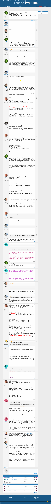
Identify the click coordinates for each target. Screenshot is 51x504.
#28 (34, 417)
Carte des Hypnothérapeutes (26, 0)
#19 (34, 261)
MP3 (7, 0)
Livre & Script (10, 0)
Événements (20, 6)
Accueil (5, 6)
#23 (34, 304)
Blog (12, 6)
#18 (34, 243)
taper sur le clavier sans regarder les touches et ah (12, 481)
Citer (36, 18)
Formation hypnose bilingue (9, 477)
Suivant (6, 20)
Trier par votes (35, 20)
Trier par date (32, 20)
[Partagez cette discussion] (36, 11)
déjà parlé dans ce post (30, 433)
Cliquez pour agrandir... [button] (22, 371)
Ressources (16, 6)
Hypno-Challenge (15, 0)
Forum (6, 499)
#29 (34, 432)
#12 (34, 154)
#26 (34, 380)
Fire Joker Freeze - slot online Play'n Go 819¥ (11, 490)
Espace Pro (20, 0)
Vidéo (4, 0)
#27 (34, 399)
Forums (9, 6)
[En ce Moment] (47, 6)
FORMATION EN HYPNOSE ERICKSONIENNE (11, 479)
